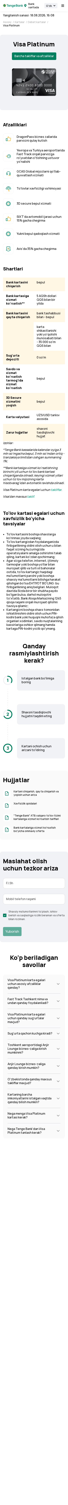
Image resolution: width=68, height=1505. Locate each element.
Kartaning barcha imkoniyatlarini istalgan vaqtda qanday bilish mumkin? (29, 1098)
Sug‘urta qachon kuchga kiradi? (30, 1033)
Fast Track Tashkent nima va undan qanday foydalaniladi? (28, 1001)
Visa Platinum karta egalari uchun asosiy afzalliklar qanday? (26, 984)
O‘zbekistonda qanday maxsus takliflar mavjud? (30, 1081)
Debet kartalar (37, 22)
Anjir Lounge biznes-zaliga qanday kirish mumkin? (26, 1066)
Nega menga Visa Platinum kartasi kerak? (26, 1115)
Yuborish (12, 931)
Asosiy (7, 22)
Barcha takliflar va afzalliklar (34, 56)
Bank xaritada (33, 5)
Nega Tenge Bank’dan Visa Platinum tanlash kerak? (26, 1131)
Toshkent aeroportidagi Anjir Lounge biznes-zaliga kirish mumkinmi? (28, 1048)
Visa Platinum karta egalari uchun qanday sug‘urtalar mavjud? (26, 1018)
